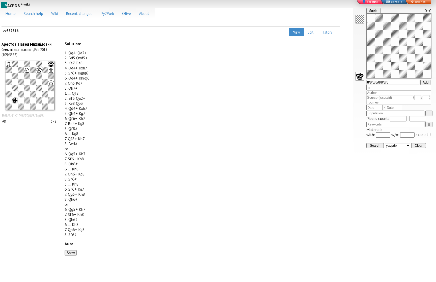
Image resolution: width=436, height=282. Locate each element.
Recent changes (79, 13)
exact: (421, 134)
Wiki (54, 13)
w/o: (395, 134)
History (327, 32)
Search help (33, 13)
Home (10, 13)
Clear (418, 145)
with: (371, 134)
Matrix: (373, 11)
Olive (126, 13)
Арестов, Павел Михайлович (26, 44)
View (296, 32)
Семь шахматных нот (17, 49)
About (144, 13)
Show (71, 253)
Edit (311, 32)
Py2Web (107, 13)
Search (375, 145)
